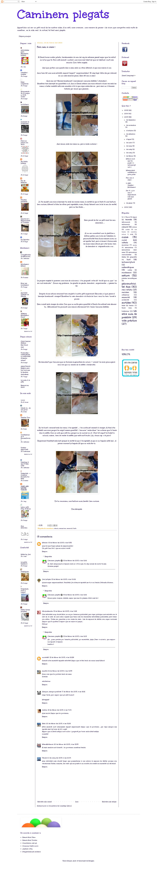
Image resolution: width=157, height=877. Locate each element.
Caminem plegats (63, 14)
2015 (126, 110)
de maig (129, 149)
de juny (129, 146)
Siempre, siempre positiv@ (51, 692)
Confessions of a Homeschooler (25, 437)
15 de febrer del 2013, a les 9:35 (60, 543)
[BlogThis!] (50, 525)
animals (128, 219)
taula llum (127, 308)
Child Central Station (25, 342)
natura (126, 275)
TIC (123, 217)
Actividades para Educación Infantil (25, 52)
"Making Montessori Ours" (25, 315)
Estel (43, 724)
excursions (129, 248)
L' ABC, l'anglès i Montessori (131, 185)
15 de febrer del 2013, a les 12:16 (75, 561)
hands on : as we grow (26, 409)
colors (134, 227)
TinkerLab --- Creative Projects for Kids (26, 476)
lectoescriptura (128, 262)
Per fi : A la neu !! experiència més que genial (131, 195)
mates (130, 270)
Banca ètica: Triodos (29, 840)
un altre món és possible (129, 314)
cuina (125, 237)
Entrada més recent (44, 802)
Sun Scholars (24, 527)
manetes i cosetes (24, 73)
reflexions (125, 295)
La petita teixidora (24, 563)
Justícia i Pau (27, 849)
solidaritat (125, 300)
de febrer (130, 156)
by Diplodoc (25, 240)
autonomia (126, 224)
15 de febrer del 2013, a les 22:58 (62, 657)
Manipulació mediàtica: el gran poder (131, 172)
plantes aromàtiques (129, 278)
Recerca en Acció (25, 386)
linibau (44, 710)
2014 (126, 114)
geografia (133, 257)
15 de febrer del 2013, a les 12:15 (75, 636)
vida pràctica (129, 320)
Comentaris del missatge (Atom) (60, 806)
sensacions (62, 528)
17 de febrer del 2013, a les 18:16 (73, 692)
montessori (127, 272)
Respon (44, 551)
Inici (76, 802)
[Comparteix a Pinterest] (56, 525)
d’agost (129, 139)
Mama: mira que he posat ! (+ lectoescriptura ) (131, 163)
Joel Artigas (46, 579)
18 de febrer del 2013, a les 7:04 (59, 710)
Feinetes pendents (24, 201)
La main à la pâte (25, 381)
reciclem (125, 292)
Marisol (45, 543)
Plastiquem (25, 572)
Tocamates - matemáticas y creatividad (25, 354)
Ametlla (45, 671)
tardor (131, 306)
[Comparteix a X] (52, 525)
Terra (128, 217)
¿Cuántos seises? (24, 359)
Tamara (45, 758)
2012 (126, 207)
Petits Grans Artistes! (25, 610)
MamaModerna (47, 744)
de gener (129, 203)
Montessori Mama (25, 265)
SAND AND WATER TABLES (25, 488)
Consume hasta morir (30, 846)
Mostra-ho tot (28, 331)
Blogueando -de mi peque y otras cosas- (26, 94)
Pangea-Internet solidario (31, 852)
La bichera (25, 104)
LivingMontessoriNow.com (26, 255)
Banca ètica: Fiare (28, 837)
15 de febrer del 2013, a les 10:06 (63, 579)
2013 (126, 117)
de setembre (130, 134)
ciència (56, 528)
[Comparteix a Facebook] (54, 525)
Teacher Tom (25, 418)
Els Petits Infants (24, 162)
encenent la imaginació (25, 123)
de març (129, 153)
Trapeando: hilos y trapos (25, 590)
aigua (135, 217)
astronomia (126, 222)
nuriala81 (45, 657)
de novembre (131, 125)
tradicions (125, 311)
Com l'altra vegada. (80, 62)
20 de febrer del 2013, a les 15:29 (58, 724)
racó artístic (127, 290)
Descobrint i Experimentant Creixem (25, 220)
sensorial (70, 528)
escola (135, 245)
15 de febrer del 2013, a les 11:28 (65, 611)
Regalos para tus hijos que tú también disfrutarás (25, 371)
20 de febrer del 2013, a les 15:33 (66, 744)
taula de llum (92, 296)
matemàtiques (128, 267)
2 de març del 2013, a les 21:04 (59, 758)
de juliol (129, 143)
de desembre (130, 120)
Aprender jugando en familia (25, 294)
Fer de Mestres (24, 181)
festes (124, 257)
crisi (131, 234)
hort (129, 259)
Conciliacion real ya (29, 843)
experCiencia (25, 366)
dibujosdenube (47, 611)
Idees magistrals (24, 83)
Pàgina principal (25, 36)
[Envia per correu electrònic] (48, 525)
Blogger (91, 861)
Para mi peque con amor (24, 142)
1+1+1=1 (23, 400)
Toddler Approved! (24, 448)
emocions (125, 245)
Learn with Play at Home (26, 508)
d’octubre (130, 131)
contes (127, 229)
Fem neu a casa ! (130, 179)
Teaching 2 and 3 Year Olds (25, 464)
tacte (74, 528)
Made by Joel (26, 554)
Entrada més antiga (109, 802)
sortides (126, 302)
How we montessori (25, 284)
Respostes (48, 557)
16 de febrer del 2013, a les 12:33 (60, 671)
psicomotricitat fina (129, 285)
